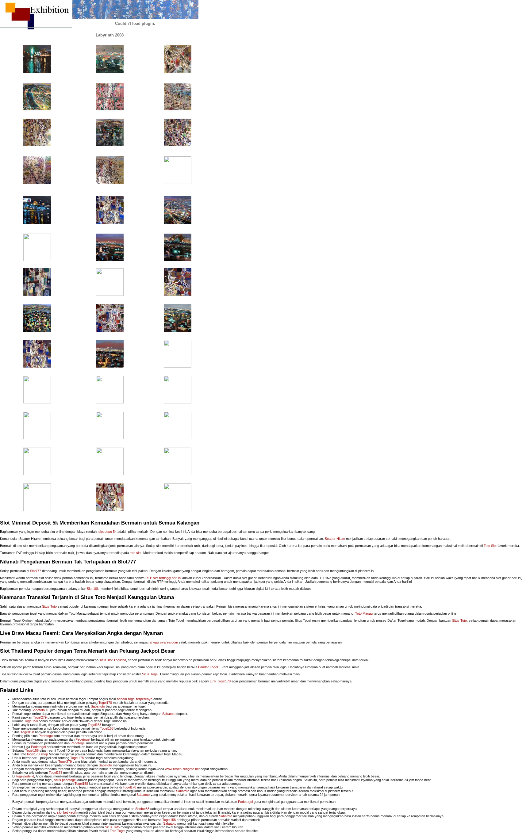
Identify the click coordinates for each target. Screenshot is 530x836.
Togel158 (31, 721)
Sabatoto (38, 710)
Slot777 (35, 571)
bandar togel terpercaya (134, 699)
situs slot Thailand (112, 660)
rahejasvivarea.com (163, 642)
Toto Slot (490, 546)
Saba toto (98, 706)
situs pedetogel (65, 780)
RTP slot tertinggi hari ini (163, 578)
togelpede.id (25, 776)
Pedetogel (46, 736)
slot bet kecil (66, 812)
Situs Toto (49, 606)
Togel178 (105, 702)
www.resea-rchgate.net (182, 769)
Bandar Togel (208, 667)
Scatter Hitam (335, 538)
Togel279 (40, 717)
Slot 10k (93, 588)
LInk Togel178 (220, 681)
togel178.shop (37, 754)
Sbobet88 (142, 809)
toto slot (135, 553)
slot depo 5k (107, 531)
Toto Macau (364, 613)
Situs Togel (150, 674)
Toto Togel (117, 831)
